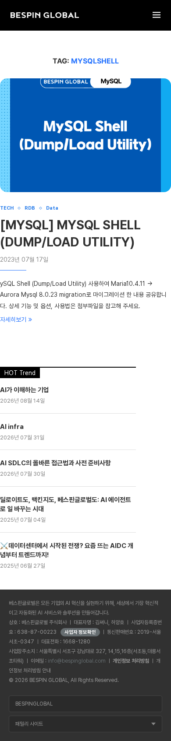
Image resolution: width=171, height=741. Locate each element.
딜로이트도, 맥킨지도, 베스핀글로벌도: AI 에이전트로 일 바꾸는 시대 (65, 504)
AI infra (12, 427)
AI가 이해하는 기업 (24, 390)
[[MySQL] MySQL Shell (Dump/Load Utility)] (85, 135)
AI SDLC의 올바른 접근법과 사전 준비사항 (55, 463)
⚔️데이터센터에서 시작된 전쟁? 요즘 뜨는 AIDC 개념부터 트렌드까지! (66, 550)
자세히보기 (13, 319)
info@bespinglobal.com (77, 661)
